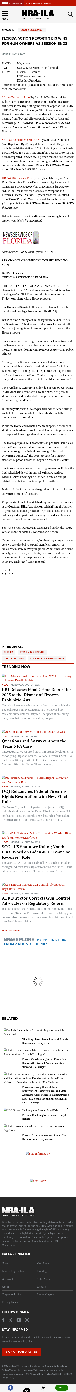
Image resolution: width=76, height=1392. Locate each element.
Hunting (42, 1271)
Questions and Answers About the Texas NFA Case (34, 743)
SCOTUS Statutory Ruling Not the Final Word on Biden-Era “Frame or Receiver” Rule (36, 852)
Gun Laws (43, 1263)
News (5, 685)
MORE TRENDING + (12, 930)
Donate (47, 3)
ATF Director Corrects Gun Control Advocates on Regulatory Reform (36, 900)
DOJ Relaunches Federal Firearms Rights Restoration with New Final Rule (34, 796)
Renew (36, 3)
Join (28, 3)
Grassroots (8, 1279)
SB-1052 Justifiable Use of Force (21, 140)
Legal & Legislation (32, 30)
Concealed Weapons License (47, 658)
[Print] (43, 1389)
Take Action (44, 1279)
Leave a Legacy (46, 1294)
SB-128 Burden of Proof (16, 97)
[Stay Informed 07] (38, 1153)
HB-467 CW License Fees (17, 178)
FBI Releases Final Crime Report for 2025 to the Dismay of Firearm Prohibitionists (36, 695)
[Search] (70, 14)
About (5, 1286)
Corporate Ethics (11, 1294)
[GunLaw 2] (38, 1181)
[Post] (26, 1389)
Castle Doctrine (14, 658)
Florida (8, 652)
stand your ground (32, 652)
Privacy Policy (10, 1302)
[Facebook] (10, 1389)
